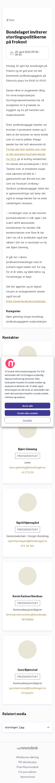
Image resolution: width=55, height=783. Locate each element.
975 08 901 (27, 546)
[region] (27, 391)
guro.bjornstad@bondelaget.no (27, 688)
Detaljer (27, 420)
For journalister (27, 771)
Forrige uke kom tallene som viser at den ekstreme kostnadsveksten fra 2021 (26, 154)
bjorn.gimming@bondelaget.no (27, 467)
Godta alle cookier (27, 413)
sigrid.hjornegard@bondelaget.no (27, 541)
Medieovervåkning (27, 757)
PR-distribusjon (27, 762)
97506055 (27, 693)
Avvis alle (27, 405)
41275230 (27, 472)
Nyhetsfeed (27, 776)
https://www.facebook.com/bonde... (26, 301)
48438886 (27, 619)
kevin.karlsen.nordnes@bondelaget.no (27, 614)
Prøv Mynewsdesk (27, 767)
